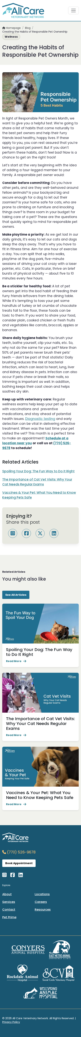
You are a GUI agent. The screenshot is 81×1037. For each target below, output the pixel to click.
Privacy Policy (11, 1022)
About (7, 894)
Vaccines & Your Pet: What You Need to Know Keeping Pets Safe (39, 795)
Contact (8, 909)
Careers (41, 902)
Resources (43, 909)
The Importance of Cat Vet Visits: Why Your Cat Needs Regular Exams (40, 723)
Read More (13, 661)
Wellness (11, 37)
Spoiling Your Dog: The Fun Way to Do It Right (38, 471)
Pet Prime (9, 917)
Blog (28, 28)
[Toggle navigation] (73, 10)
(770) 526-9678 (21, 852)
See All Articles (15, 595)
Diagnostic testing (40, 419)
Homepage (13, 28)
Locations (42, 894)
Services (8, 902)
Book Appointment (19, 863)
